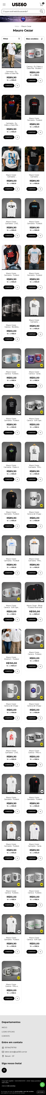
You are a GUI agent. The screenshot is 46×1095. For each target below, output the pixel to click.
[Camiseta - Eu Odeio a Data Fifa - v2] (17, 137)
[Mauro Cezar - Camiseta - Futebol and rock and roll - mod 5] (17, 952)
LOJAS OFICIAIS (8, 1032)
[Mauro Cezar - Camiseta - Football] (17, 573)
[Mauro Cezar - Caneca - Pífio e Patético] (17, 999)
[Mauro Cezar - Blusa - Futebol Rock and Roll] (40, 620)
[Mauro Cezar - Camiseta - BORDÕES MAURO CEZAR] (40, 189)
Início (17, 26)
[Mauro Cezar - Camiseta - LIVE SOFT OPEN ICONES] (17, 765)
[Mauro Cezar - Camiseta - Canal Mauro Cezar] (40, 858)
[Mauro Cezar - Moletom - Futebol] (17, 671)
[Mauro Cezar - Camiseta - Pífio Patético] (40, 479)
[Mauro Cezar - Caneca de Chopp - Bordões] (17, 718)
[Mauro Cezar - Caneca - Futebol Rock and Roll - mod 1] (40, 905)
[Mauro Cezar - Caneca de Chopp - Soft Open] (40, 526)
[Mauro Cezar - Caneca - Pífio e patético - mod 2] (40, 765)
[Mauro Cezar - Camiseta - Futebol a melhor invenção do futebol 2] (40, 132)
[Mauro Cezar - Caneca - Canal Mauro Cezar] (40, 386)
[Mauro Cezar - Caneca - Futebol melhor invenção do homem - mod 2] (40, 666)
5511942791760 (11, 1048)
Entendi (41, 1092)
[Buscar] (41, 11)
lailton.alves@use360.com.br (16, 1052)
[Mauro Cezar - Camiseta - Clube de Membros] (17, 479)
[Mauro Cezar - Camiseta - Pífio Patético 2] (40, 573)
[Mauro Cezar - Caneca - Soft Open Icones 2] (17, 620)
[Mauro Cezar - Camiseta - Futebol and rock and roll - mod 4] (17, 812)
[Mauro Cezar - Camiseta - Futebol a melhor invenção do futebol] (40, 236)
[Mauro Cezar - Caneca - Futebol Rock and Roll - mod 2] (17, 905)
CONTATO (6, 1036)
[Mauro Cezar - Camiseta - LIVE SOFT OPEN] (17, 236)
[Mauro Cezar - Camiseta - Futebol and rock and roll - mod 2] (17, 287)
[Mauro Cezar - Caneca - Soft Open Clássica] (40, 433)
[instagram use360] (4, 1070)
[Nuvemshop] (9, 1086)
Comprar (9, 85)
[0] (41, 5)
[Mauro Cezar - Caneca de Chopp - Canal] (40, 718)
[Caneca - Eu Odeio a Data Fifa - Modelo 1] (40, 81)
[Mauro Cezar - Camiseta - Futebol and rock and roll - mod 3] (17, 433)
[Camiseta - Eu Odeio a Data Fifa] (17, 86)
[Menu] (4, 4)
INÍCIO (4, 1028)
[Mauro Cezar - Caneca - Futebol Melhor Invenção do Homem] (17, 386)
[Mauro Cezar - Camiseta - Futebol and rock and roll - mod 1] (40, 812)
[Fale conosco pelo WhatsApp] (42, 1084)
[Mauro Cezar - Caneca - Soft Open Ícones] (40, 952)
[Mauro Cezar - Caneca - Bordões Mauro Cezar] (17, 339)
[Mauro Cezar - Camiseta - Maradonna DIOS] (17, 189)
